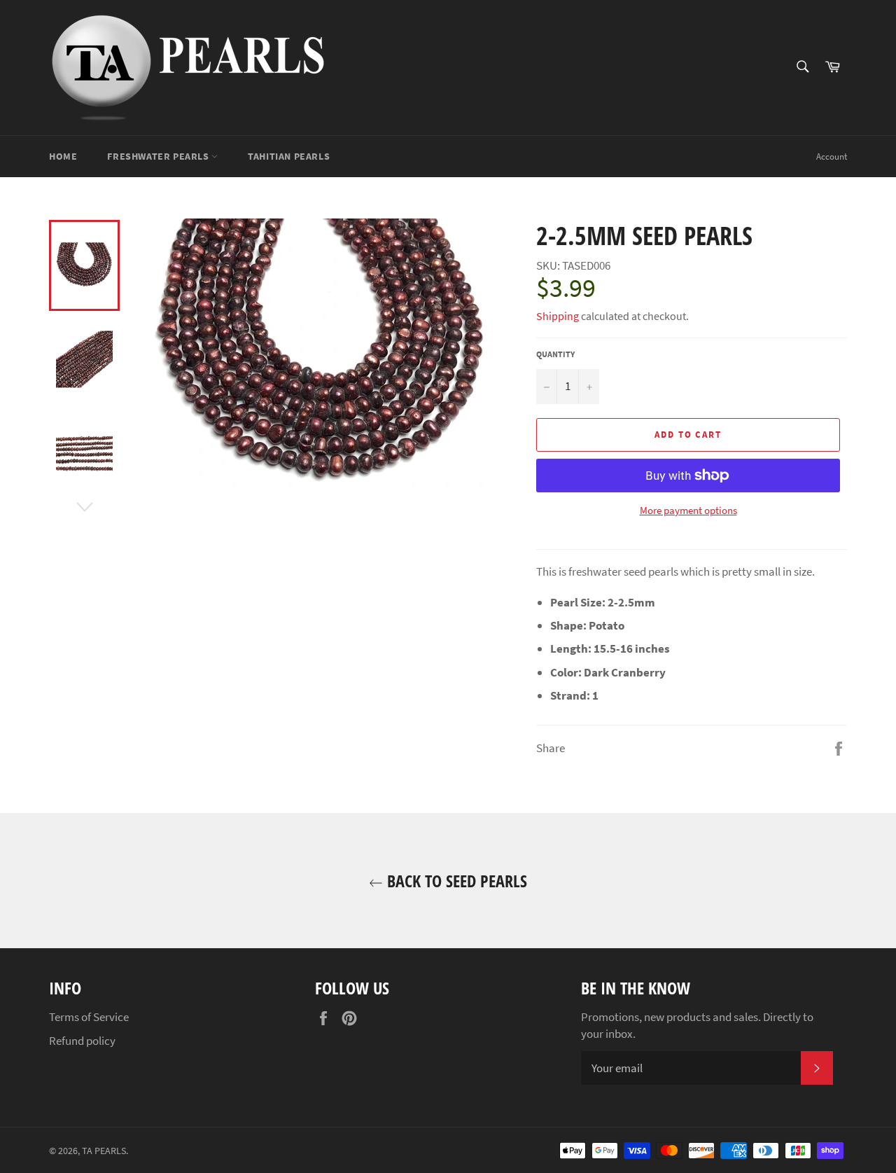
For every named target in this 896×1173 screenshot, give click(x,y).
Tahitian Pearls (289, 156)
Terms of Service (89, 1017)
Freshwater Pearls (159, 156)
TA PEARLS (104, 1151)
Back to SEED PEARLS (455, 880)
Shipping (557, 316)
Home (63, 156)
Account (831, 156)
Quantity (555, 354)
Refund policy (82, 1040)
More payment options (688, 510)
